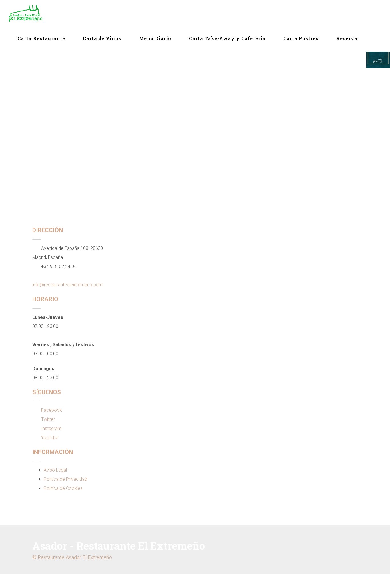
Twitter (48, 419)
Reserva (346, 38)
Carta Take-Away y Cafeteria (227, 38)
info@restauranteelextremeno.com (67, 284)
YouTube (49, 437)
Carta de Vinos (102, 38)
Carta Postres (301, 38)
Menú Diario (155, 38)
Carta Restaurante (41, 38)
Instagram (51, 428)
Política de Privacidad (65, 479)
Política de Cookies (63, 488)
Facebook (51, 410)
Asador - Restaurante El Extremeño (118, 546)
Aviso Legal (55, 470)
